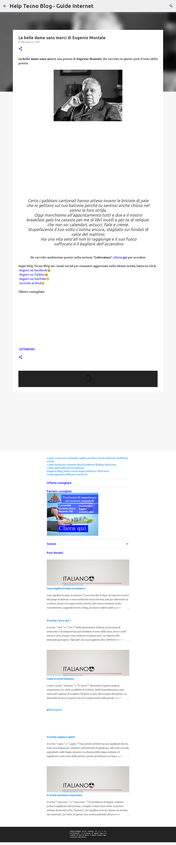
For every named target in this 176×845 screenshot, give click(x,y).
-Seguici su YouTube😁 (34, 279)
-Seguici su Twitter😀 (33, 274)
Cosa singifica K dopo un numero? (66, 588)
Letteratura (27, 349)
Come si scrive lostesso (60, 678)
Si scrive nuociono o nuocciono (64, 795)
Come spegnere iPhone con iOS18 (67, 474)
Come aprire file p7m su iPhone (65, 467)
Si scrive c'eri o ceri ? (59, 620)
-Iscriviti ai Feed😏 (31, 283)
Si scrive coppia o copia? (61, 737)
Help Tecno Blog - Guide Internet (52, 6)
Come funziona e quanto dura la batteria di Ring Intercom (81, 464)
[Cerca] (171, 6)
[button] (20, 49)
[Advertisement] (88, 159)
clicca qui (120, 257)
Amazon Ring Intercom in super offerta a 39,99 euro (78, 471)
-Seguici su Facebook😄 (34, 270)
